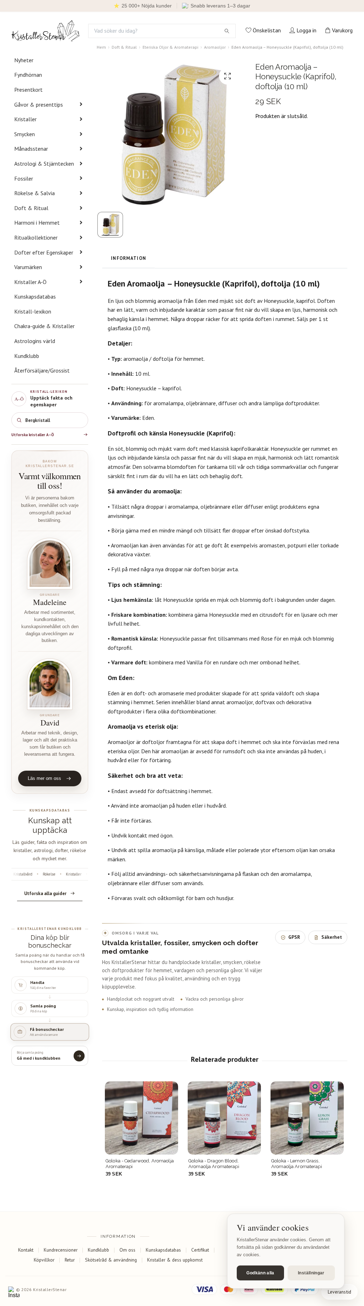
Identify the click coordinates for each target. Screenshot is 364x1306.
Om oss (127, 1250)
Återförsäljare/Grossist (42, 370)
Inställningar (311, 1272)
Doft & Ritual (31, 208)
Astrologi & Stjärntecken (44, 163)
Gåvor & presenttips (38, 104)
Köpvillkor (44, 1260)
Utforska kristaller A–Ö (32, 434)
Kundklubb (26, 355)
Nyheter (23, 60)
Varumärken (28, 267)
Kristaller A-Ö (30, 281)
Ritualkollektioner (36, 237)
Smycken (24, 134)
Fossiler (23, 178)
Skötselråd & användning (111, 1260)
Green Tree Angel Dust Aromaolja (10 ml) (295, 1163)
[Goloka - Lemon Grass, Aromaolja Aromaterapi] (224, 1118)
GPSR (294, 937)
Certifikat (200, 1250)
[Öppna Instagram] (14, 1292)
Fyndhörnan (28, 74)
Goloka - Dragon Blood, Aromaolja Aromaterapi (131, 1163)
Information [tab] (128, 258)
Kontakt (25, 1250)
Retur (70, 1260)
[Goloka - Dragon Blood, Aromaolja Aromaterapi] (141, 1118)
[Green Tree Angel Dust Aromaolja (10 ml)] (307, 1118)
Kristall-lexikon (32, 311)
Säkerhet (331, 937)
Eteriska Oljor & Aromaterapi (170, 47)
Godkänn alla (260, 1272)
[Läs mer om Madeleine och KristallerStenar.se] (49, 563)
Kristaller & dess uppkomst (175, 1260)
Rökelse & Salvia (34, 193)
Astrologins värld (34, 340)
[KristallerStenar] (45, 31)
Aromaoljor (215, 47)
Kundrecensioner (60, 1250)
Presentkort (28, 89)
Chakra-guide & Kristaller (44, 326)
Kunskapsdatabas (35, 296)
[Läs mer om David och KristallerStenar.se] (49, 684)
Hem (101, 47)
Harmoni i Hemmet (37, 222)
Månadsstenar (31, 148)
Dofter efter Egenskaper (43, 252)
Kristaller (25, 119)
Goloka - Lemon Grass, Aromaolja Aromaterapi (213, 1163)
